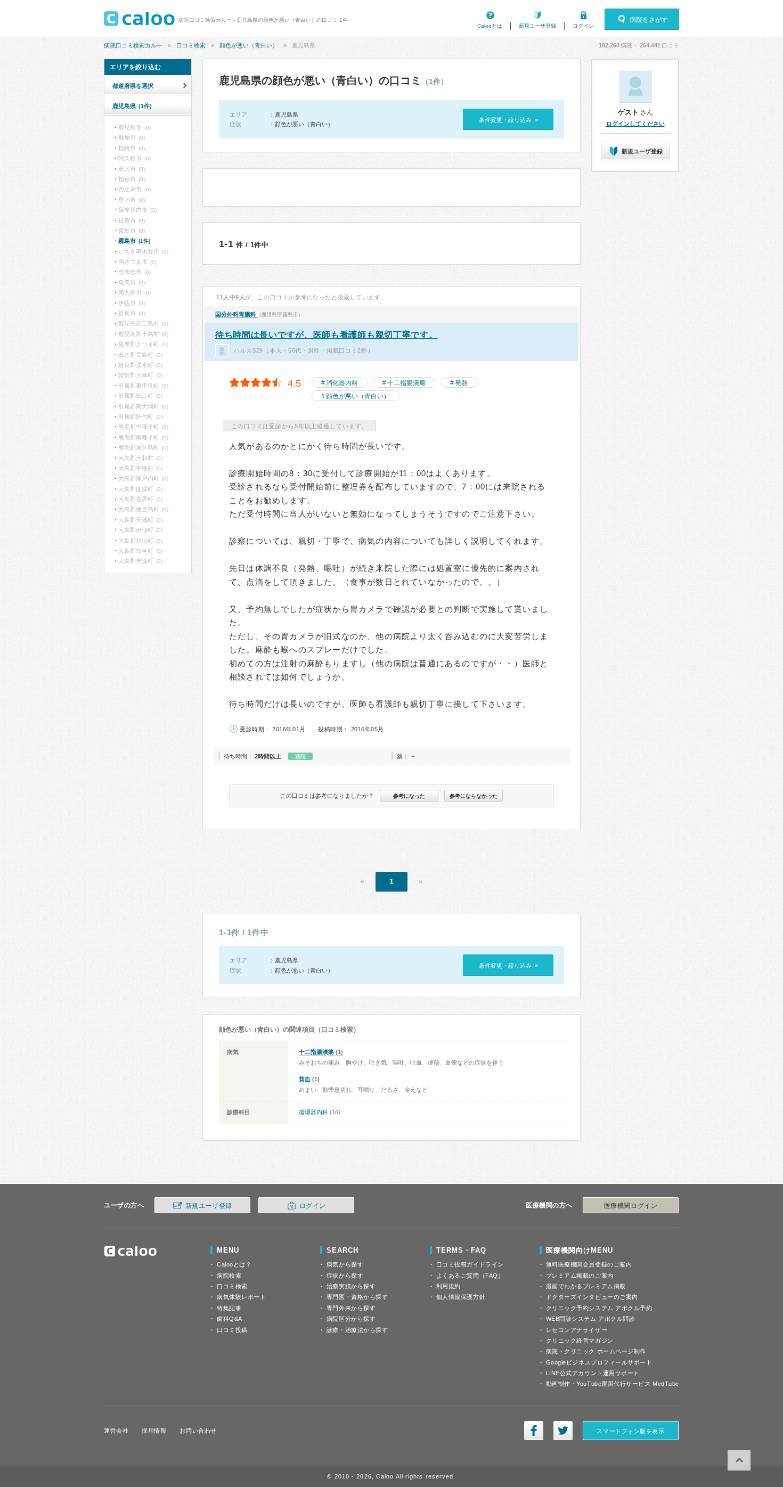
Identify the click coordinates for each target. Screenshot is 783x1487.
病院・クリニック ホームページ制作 (596, 1351)
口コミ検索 (191, 45)
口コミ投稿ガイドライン (470, 1264)
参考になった (409, 796)
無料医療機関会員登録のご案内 (589, 1264)
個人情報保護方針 (460, 1297)
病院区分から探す (351, 1319)
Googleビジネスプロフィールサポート (599, 1362)
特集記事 (229, 1308)
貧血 (305, 1079)
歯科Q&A (229, 1319)
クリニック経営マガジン (580, 1340)
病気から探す (345, 1264)
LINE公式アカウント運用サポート (593, 1373)
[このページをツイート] (563, 1430)
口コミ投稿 (232, 1330)
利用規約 (448, 1286)
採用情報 (154, 1430)
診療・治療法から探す (357, 1330)
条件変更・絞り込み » (508, 120)
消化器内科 (342, 383)
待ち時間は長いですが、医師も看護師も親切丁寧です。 (326, 334)
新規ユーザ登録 (537, 26)
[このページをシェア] (533, 1430)
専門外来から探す (351, 1308)
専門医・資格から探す (357, 1297)
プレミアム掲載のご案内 (580, 1275)
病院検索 (229, 1275)
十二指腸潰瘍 (406, 383)
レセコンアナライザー (577, 1330)
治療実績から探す (351, 1286)
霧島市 (134, 241)
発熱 (461, 383)
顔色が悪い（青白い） (248, 45)
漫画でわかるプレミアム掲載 (586, 1286)
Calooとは (489, 26)
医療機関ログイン (630, 1206)
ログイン (583, 26)
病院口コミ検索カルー (133, 45)
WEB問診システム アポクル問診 (590, 1319)
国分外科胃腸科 (236, 314)
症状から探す (345, 1275)
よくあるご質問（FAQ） (470, 1275)
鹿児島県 (132, 106)
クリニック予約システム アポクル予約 (599, 1308)
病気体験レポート (241, 1297)
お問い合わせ (198, 1430)
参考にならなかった (473, 796)
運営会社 (116, 1430)
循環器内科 (313, 1112)
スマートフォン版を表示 (630, 1431)
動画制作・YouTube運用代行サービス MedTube (612, 1383)
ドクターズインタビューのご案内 (592, 1297)
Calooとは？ (234, 1264)
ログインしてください (635, 123)
